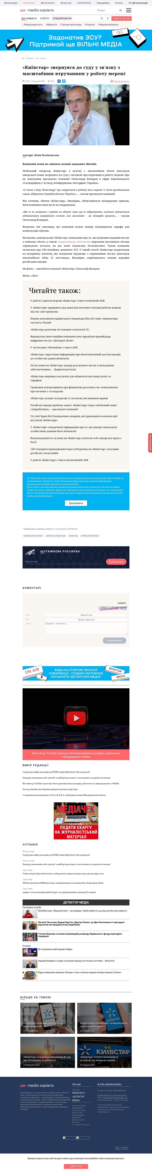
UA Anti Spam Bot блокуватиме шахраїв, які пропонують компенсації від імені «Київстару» (74, 418)
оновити (122, 603)
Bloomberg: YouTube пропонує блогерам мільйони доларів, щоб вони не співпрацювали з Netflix (71, 783)
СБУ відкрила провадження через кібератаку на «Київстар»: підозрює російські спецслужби (74, 451)
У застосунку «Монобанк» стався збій (53, 347)
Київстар (73, 536)
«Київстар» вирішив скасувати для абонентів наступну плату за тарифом (70, 378)
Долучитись (76, 503)
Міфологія (52, 24)
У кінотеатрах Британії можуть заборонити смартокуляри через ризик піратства (63, 873)
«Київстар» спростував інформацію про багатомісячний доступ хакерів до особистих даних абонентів (75, 356)
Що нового (29, 18)
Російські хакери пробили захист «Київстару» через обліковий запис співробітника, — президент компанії (73, 407)
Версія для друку (121, 81)
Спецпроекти (62, 18)
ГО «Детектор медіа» (138, 3)
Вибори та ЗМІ (78, 1120)
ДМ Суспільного (47, 3)
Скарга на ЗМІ (121, 18)
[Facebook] (59, 81)
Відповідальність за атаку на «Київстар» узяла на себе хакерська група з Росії (75, 440)
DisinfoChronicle (84, 3)
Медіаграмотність (34, 24)
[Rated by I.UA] (69, 1138)
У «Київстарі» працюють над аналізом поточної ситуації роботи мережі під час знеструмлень (75, 309)
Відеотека (76, 1118)
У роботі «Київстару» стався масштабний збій (59, 460)
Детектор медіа (10, 3)
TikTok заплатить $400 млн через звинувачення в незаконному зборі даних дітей (63, 882)
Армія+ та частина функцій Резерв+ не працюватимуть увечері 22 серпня (59, 892)
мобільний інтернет (33, 536)
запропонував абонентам (74, 241)
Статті (44, 18)
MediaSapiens (29, 3)
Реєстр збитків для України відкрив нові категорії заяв (50, 789)
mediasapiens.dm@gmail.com (115, 1098)
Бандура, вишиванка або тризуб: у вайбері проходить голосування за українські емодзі (66, 777)
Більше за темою (35, 997)
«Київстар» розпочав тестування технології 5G (59, 329)
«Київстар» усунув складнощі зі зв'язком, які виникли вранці (69, 398)
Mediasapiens (77, 1108)
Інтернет (30, 58)
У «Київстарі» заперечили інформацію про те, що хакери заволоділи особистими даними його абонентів (73, 429)
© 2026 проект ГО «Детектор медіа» (112, 1095)
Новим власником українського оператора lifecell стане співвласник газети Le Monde (74, 320)
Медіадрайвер (103, 3)
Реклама (75, 1090)
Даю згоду (76, 1166)
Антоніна (119, 3)
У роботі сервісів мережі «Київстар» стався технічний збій (67, 300)
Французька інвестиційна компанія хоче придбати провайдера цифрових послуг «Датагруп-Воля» (70, 338)
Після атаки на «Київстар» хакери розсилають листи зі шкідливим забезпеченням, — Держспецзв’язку (72, 367)
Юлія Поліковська (46, 155)
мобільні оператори (55, 536)
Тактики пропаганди (71, 24)
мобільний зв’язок (90, 536)
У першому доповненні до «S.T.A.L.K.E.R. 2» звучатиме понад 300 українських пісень (64, 795)
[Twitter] (63, 81)
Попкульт (90, 24)
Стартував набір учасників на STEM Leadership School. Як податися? (56, 771)
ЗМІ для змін (65, 3)
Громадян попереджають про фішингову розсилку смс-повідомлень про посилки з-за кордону (74, 389)
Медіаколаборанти (109, 24)
